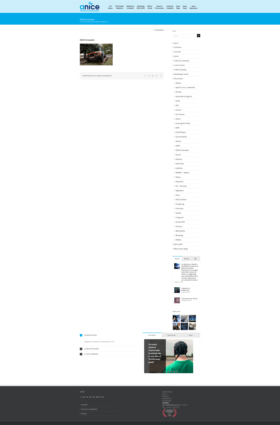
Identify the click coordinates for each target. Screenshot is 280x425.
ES (90, 397)
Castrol (178, 110)
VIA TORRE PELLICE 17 (171, 405)
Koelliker (179, 168)
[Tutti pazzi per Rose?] (177, 299)
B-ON (178, 101)
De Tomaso (180, 114)
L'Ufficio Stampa (180, 70)
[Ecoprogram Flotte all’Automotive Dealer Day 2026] (184, 326)
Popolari (177, 259)
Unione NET (180, 222)
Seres (178, 195)
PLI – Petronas (181, 186)
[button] (109, 335)
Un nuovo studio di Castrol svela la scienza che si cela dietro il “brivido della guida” (155, 353)
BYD (177, 105)
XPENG (178, 240)
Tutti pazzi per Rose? (189, 299)
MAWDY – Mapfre (182, 173)
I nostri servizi (179, 65)
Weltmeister (180, 231)
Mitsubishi (179, 182)
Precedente (159, 30)
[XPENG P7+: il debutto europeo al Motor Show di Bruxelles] (192, 318)
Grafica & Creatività (181, 61)
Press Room (178, 79)
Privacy (84, 414)
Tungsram (180, 217)
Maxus (178, 177)
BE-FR (98, 397)
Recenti (186, 259)
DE (94, 397)
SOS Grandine (181, 199)
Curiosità (177, 52)
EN (84, 397)
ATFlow (178, 92)
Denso (178, 119)
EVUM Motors (181, 132)
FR (87, 397)
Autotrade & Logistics (184, 96)
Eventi (176, 56)
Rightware (180, 191)
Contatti (84, 405)
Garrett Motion (181, 137)
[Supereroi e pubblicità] (177, 288)
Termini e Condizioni (89, 409)
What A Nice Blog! (181, 249)
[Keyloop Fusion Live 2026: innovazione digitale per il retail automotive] (184, 318)
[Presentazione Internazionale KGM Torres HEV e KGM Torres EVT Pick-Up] (192, 326)
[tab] (152, 335)
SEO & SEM (178, 244)
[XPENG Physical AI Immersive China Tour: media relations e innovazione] (176, 318)
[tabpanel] (171, 356)
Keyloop (179, 159)
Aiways (178, 83)
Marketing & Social (181, 74)
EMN (177, 128)
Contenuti (177, 47)
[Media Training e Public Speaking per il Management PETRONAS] (176, 326)
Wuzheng (179, 235)
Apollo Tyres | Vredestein (185, 87)
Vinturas (179, 226)
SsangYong (180, 204)
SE (103, 397)
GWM (178, 146)
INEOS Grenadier (182, 150)
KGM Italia (180, 164)
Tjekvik (178, 213)
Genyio (178, 141)
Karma (178, 155)
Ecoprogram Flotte (183, 123)
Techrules (179, 208)
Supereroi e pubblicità (185, 289)
